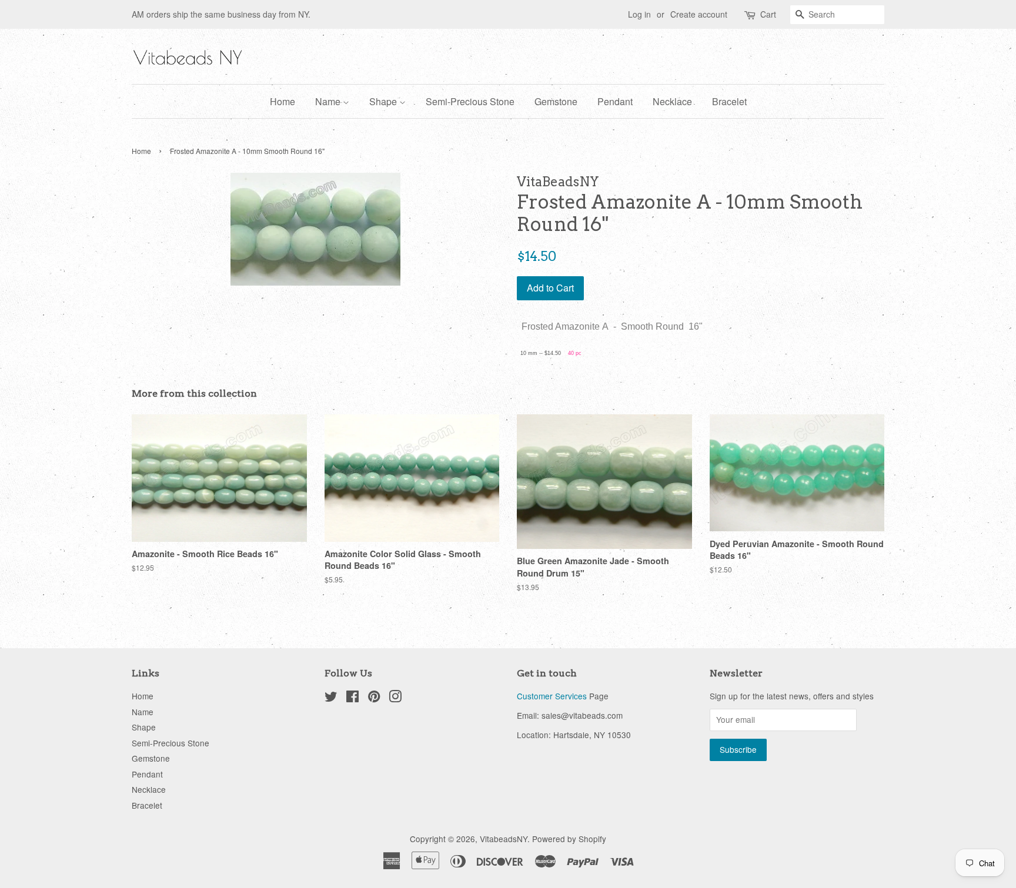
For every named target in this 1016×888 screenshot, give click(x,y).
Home (282, 101)
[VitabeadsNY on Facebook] (352, 698)
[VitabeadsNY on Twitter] (331, 698)
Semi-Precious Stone (470, 101)
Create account (698, 14)
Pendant (615, 101)
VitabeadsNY (503, 839)
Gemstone (555, 101)
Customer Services (552, 696)
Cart (768, 14)
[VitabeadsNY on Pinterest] (373, 698)
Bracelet (729, 101)
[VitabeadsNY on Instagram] (395, 698)
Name (329, 101)
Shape (384, 101)
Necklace (672, 101)
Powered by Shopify (569, 839)
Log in (639, 14)
